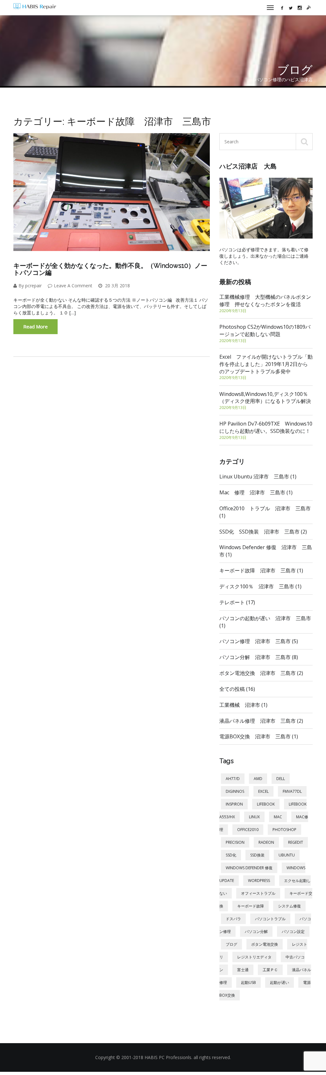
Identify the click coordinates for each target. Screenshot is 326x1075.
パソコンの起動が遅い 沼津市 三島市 (265, 622)
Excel (263, 791)
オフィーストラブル (258, 893)
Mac (278, 817)
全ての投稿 (237, 688)
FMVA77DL (292, 791)
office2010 (248, 829)
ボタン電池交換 (264, 944)
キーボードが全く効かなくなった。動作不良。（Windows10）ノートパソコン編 (110, 269)
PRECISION (235, 842)
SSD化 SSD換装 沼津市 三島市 (263, 531)
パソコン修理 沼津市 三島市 (258, 641)
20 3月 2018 (117, 286)
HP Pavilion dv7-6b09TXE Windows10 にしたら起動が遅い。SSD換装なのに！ (266, 430)
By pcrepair (30, 286)
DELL (280, 778)
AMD (258, 778)
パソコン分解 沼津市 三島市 (258, 657)
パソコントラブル (270, 918)
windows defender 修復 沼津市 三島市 (265, 551)
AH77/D (233, 778)
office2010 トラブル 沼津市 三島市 (265, 512)
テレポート (237, 602)
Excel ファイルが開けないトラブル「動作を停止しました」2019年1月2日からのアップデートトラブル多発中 (266, 367)
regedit (295, 842)
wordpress (259, 880)
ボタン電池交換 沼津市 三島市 (261, 673)
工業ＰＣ (270, 969)
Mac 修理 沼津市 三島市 (256, 492)
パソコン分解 (256, 931)
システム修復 (289, 906)
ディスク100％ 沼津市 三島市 (260, 586)
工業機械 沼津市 (243, 704)
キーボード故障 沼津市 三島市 (261, 570)
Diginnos (235, 791)
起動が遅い (279, 982)
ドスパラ (233, 918)
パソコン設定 (293, 931)
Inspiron (234, 804)
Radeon (266, 842)
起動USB (248, 982)
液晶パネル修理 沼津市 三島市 (261, 720)
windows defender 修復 (249, 868)
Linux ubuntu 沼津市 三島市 (257, 476)
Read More (35, 326)
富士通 (243, 969)
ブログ (231, 944)
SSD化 (231, 855)
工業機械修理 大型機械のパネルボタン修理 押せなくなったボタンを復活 (265, 303)
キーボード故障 (250, 906)
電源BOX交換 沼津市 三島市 (258, 736)
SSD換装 (257, 855)
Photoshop (284, 829)
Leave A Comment (73, 286)
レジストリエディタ (254, 957)
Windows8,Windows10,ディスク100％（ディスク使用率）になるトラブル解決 (265, 401)
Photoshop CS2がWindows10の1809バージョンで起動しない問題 (264, 333)
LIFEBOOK (266, 804)
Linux (254, 817)
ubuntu (287, 855)
